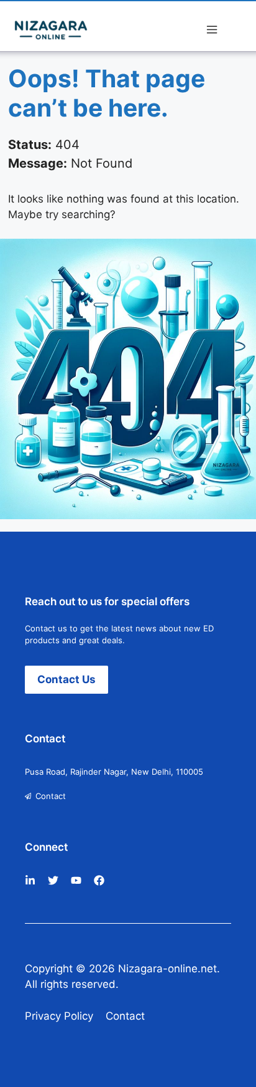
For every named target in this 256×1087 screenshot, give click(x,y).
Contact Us (66, 679)
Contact (50, 796)
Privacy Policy (59, 1016)
